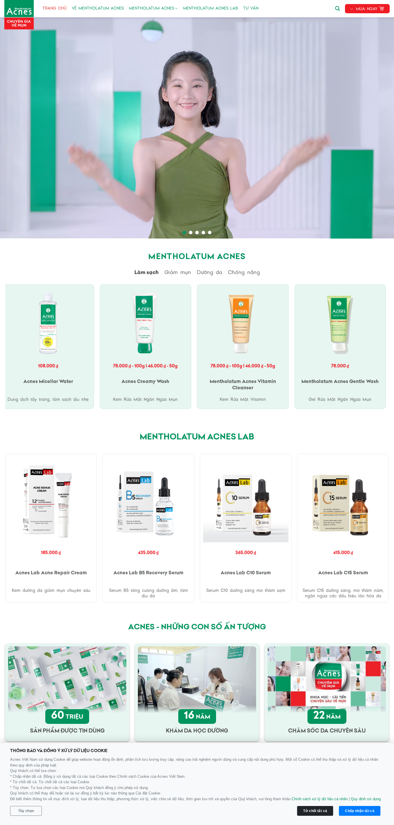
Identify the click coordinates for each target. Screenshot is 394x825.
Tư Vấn (250, 8)
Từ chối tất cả (315, 811)
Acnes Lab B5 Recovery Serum (148, 573)
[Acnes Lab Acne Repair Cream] (51, 499)
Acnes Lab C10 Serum (246, 573)
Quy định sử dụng (366, 799)
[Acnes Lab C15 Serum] (343, 499)
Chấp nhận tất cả (359, 811)
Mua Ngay (367, 9)
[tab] (146, 273)
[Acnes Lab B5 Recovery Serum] (148, 499)
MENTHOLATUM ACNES (151, 8)
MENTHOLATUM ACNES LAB (210, 8)
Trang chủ (54, 8)
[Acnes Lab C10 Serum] (245, 499)
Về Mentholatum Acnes (98, 8)
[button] (337, 7)
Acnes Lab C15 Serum (343, 573)
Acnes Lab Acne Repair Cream (51, 573)
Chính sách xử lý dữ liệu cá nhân (320, 799)
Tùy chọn (26, 811)
